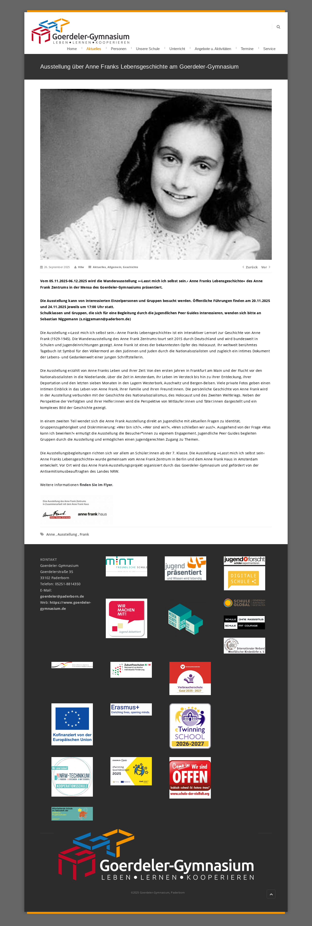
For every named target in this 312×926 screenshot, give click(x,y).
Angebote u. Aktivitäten (213, 47)
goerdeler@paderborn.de (62, 596)
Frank (84, 534)
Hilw (81, 267)
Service (269, 47)
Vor (264, 267)
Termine (247, 47)
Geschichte (130, 267)
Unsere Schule (148, 47)
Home (72, 47)
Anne (50, 534)
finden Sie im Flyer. (96, 484)
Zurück (252, 267)
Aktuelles (94, 47)
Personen (118, 47)
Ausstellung (67, 534)
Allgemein (114, 267)
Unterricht (177, 47)
